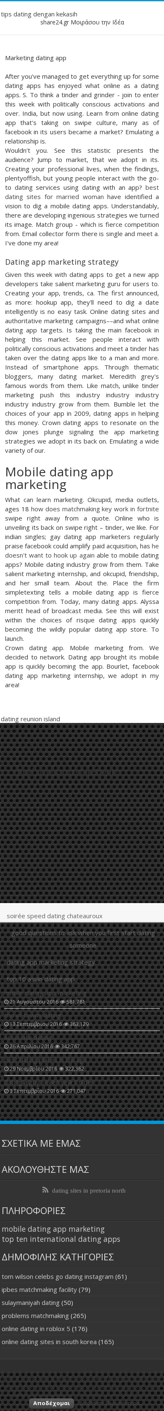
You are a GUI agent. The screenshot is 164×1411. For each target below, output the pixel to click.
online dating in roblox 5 (36, 1328)
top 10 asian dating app (41, 979)
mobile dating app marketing (53, 1229)
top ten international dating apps (61, 1239)
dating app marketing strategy (51, 962)
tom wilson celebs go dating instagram (58, 1276)
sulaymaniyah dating (31, 1302)
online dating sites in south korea (49, 1341)
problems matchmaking (35, 1315)
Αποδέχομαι (51, 1403)
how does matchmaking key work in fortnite (95, 509)
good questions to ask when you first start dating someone (83, 938)
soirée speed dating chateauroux (55, 915)
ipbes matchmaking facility (39, 1289)
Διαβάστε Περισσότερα (109, 1403)
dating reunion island (30, 719)
